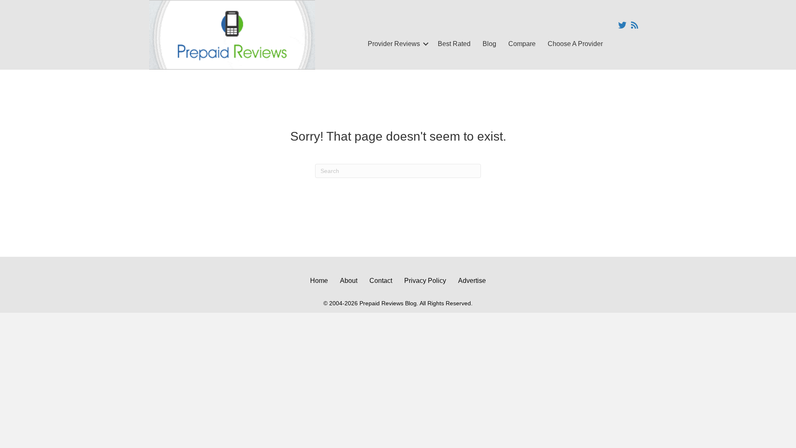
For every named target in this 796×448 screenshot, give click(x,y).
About (348, 280)
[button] (426, 44)
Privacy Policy (425, 280)
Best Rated (454, 43)
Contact (380, 280)
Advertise (472, 280)
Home (319, 280)
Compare (522, 43)
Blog (489, 43)
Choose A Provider (575, 43)
